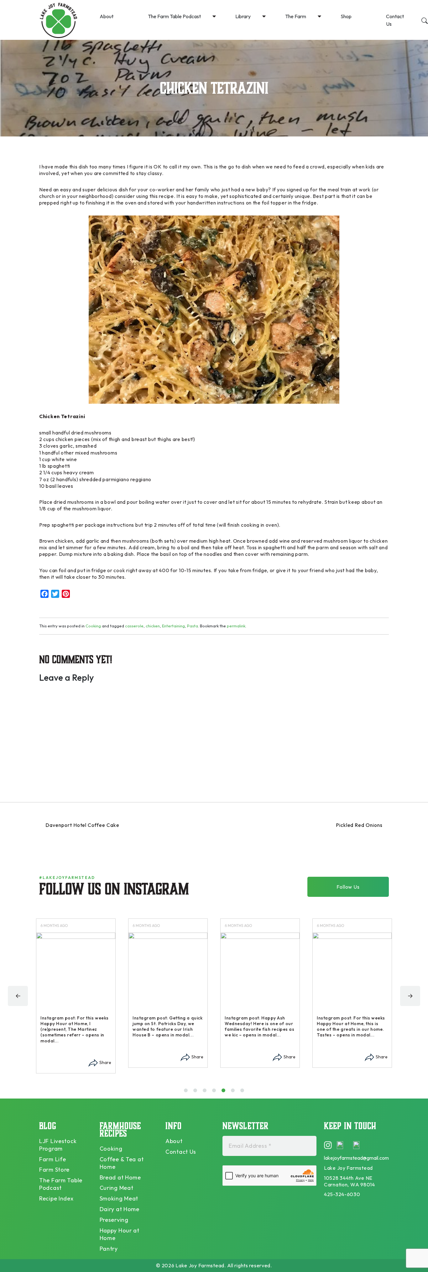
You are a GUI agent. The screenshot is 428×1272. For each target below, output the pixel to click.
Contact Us (180, 1151)
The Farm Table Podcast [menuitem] (174, 16)
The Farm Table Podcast (60, 1184)
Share (105, 1062)
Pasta (192, 625)
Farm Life (52, 1159)
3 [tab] (206, 1092)
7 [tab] (243, 1092)
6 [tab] (234, 1092)
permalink (236, 625)
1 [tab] (186, 1092)
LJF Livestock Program (57, 1144)
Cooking (93, 625)
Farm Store (54, 1169)
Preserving (114, 1219)
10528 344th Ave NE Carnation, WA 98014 (349, 1181)
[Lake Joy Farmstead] (58, 20)
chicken (153, 625)
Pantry (109, 1248)
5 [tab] (224, 1092)
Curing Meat (116, 1187)
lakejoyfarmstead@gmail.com (356, 1158)
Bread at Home (120, 1177)
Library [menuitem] (243, 16)
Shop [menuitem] (346, 16)
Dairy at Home (119, 1209)
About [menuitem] (106, 16)
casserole (134, 625)
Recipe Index (56, 1198)
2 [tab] (196, 1092)
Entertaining (173, 625)
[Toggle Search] (424, 20)
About (174, 1141)
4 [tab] (215, 1092)
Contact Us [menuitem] (395, 20)
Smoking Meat (119, 1198)
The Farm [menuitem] (295, 16)
